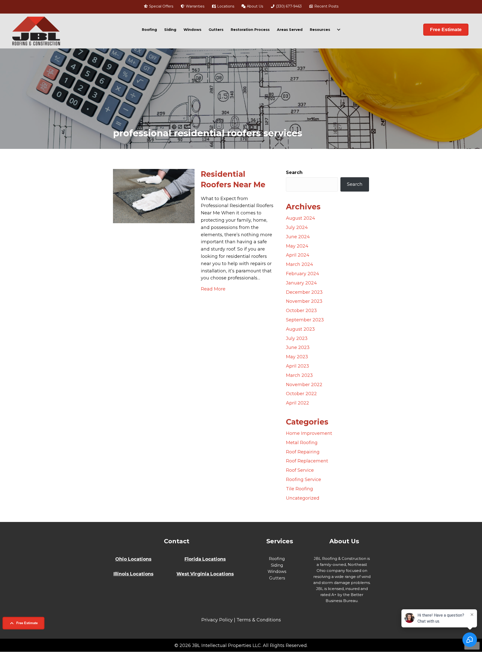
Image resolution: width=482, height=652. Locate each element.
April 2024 (297, 255)
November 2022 (304, 384)
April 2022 (297, 403)
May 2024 (297, 246)
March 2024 (299, 264)
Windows (192, 29)
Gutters (216, 29)
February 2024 (302, 273)
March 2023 (299, 375)
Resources (320, 29)
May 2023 (297, 357)
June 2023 (298, 347)
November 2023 (304, 301)
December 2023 (304, 292)
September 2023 (305, 320)
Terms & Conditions (258, 620)
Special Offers (160, 6)
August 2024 (300, 218)
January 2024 (301, 283)
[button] (23, 623)
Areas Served (290, 29)
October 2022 (301, 393)
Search (294, 172)
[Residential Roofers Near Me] (154, 196)
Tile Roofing (299, 489)
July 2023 (297, 338)
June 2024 (298, 237)
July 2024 (297, 227)
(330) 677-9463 (288, 6)
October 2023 (301, 310)
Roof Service (300, 470)
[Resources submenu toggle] (339, 29)
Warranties (194, 6)
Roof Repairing (303, 452)
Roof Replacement (307, 461)
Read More (213, 289)
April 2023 (297, 366)
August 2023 (300, 329)
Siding (170, 29)
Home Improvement (309, 433)
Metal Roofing (302, 442)
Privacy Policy (217, 620)
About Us (254, 6)
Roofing (149, 29)
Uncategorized (302, 498)
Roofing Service (303, 479)
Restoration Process (250, 29)
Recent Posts (325, 6)
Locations (225, 6)
